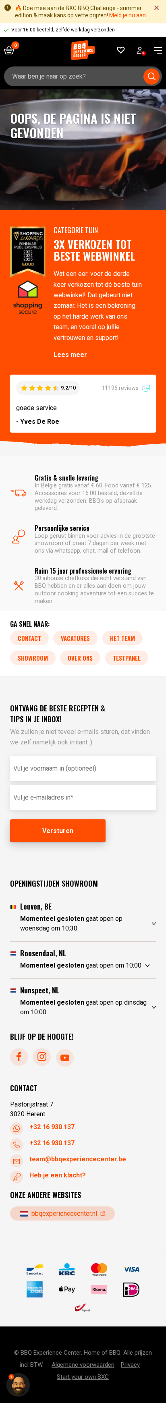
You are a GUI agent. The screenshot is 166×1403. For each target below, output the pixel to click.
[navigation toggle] (155, 50)
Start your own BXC (83, 1376)
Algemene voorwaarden (83, 1364)
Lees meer (70, 355)
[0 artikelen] (12, 50)
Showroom (33, 657)
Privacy (130, 1364)
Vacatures (75, 638)
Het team (122, 638)
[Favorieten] (121, 50)
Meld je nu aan (127, 15)
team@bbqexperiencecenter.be (77, 1159)
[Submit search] (151, 76)
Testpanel (127, 657)
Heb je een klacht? (57, 1175)
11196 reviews (121, 388)
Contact (29, 638)
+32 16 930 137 (52, 1127)
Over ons (80, 657)
